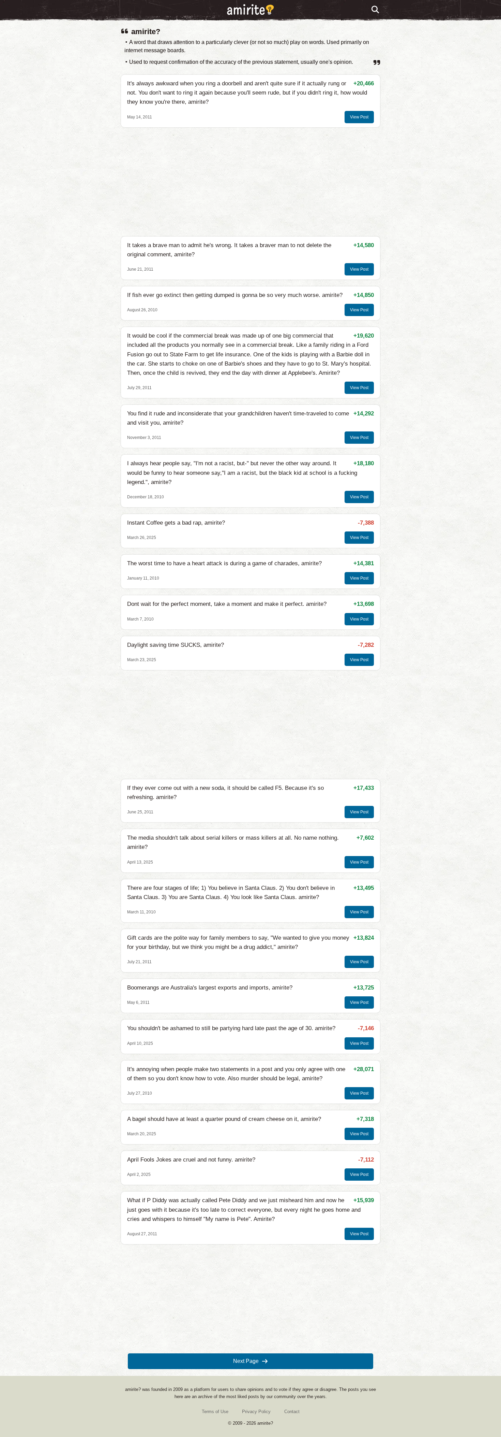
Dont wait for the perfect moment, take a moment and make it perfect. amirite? (227, 604)
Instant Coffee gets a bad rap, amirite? (176, 523)
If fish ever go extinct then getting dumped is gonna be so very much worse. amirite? (235, 295)
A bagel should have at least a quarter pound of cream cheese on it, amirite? (224, 1119)
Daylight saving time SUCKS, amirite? (175, 645)
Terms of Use (215, 1411)
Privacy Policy (256, 1411)
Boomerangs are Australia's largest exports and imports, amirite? (209, 987)
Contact (292, 1411)
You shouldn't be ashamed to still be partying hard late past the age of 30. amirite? (231, 1028)
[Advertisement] (250, 182)
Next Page (246, 1361)
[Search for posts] (375, 9)
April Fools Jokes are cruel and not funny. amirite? (191, 1159)
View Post (359, 117)
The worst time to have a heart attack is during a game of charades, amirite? (224, 563)
